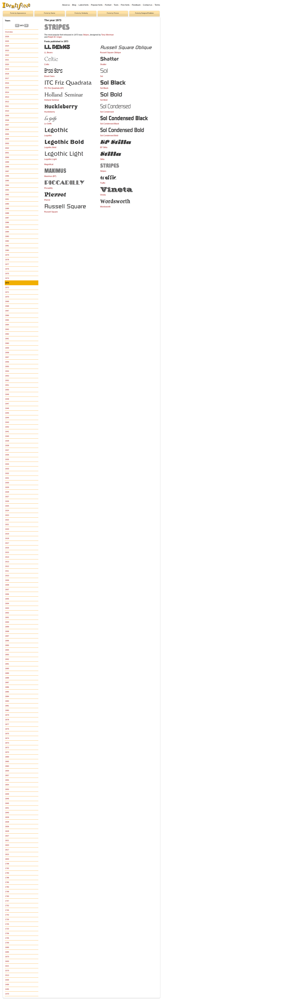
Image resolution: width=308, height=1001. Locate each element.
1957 (7, 357)
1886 (7, 687)
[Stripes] (79, 31)
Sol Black (104, 88)
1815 (7, 854)
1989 (7, 208)
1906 (7, 594)
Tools (116, 5)
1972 (7, 287)
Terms (157, 5)
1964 (7, 325)
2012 (7, 102)
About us (66, 5)
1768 (7, 892)
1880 (7, 710)
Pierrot (47, 200)
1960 (7, 343)
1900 (7, 622)
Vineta (103, 195)
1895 (7, 645)
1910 (7, 576)
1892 (7, 659)
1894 (7, 650)
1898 (7, 631)
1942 (7, 427)
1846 (7, 799)
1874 (7, 738)
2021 (7, 60)
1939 (7, 441)
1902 (7, 613)
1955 (7, 366)
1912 (7, 566)
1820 (7, 845)
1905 (7, 599)
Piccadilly (48, 188)
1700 (7, 943)
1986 (7, 222)
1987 (7, 218)
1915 (7, 552)
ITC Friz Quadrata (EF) (54, 88)
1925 (7, 506)
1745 (7, 910)
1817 (7, 850)
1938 (7, 445)
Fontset (108, 5)
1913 (7, 562)
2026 (7, 36)
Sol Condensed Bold (109, 135)
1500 (7, 980)
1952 (7, 380)
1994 (7, 185)
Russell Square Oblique (110, 52)
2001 (7, 153)
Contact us (147, 5)
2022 (7, 55)
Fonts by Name (49, 13)
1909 (7, 580)
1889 (7, 673)
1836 (7, 826)
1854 (7, 785)
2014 (7, 92)
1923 (7, 515)
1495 (7, 989)
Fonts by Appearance (18, 13)
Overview (9, 32)
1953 (7, 376)
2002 (7, 148)
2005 (7, 134)
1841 (7, 808)
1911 (7, 571)
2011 (7, 106)
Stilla (102, 159)
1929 (7, 487)
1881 (7, 706)
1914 (7, 557)
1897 (7, 636)
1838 (7, 822)
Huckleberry (49, 112)
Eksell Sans (49, 76)
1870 (7, 752)
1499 (7, 984)
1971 (7, 292)
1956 (7, 362)
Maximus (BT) (50, 176)
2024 (7, 46)
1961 (7, 339)
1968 (7, 306)
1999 (7, 162)
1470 (7, 994)
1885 (7, 692)
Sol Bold (103, 100)
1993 (7, 190)
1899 (7, 627)
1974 (7, 278)
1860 (7, 766)
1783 (7, 887)
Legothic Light (50, 159)
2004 (7, 139)
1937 (7, 450)
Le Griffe (48, 124)
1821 (7, 840)
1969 (7, 301)
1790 (7, 873)
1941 (7, 431)
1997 (7, 171)
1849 (7, 794)
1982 (7, 241)
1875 (7, 734)
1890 (7, 668)
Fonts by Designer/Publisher (144, 13)
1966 (7, 315)
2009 (7, 115)
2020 (7, 64)
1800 (7, 859)
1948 (7, 399)
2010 (7, 111)
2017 (7, 78)
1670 (7, 957)
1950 (7, 390)
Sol (101, 76)
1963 (7, 329)
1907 (7, 589)
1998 (7, 167)
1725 (7, 924)
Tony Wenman (107, 35)
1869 (7, 757)
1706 (7, 933)
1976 (7, 269)
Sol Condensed (107, 112)
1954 (7, 371)
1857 (7, 775)
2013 (7, 97)
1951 (7, 385)
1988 (7, 213)
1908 (7, 585)
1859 (7, 771)
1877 (7, 724)
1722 (7, 929)
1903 (7, 608)
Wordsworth (105, 207)
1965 (7, 320)
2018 (7, 74)
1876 (7, 729)
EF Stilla (103, 147)
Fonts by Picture (113, 13)
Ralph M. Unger (55, 37)
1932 (7, 473)
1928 (7, 492)
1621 (7, 966)
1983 (7, 236)
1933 (7, 469)
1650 (7, 961)
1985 (7, 227)
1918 (7, 538)
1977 (7, 264)
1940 (7, 436)
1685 (7, 952)
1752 (7, 905)
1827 (7, 836)
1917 (7, 543)
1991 (7, 199)
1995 (7, 181)
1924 (7, 510)
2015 (7, 88)
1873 (7, 743)
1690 (7, 947)
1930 (7, 483)
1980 (7, 250)
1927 (7, 497)
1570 (7, 971)
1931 (7, 478)
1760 (7, 896)
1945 (7, 413)
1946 (7, 408)
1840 (7, 813)
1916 (7, 548)
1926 (7, 501)
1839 (7, 817)
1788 (7, 878)
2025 (7, 41)
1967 (7, 311)
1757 (7, 901)
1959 (7, 348)
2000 (7, 157)
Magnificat (48, 164)
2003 (7, 143)
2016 (7, 83)
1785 (7, 882)
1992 (7, 194)
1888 (7, 678)
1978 (7, 260)
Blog (74, 5)
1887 (7, 682)
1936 (7, 455)
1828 (7, 831)
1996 (7, 176)
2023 (7, 50)
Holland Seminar (51, 100)
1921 (7, 524)
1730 (7, 919)
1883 (7, 701)
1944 (7, 418)
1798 (7, 864)
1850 (7, 789)
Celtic (46, 64)
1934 (7, 464)
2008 (7, 120)
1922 (7, 520)
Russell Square (51, 212)
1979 (7, 255)
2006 (7, 129)
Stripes (86, 35)
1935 (7, 459)
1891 (7, 664)
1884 (7, 696)
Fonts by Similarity (81, 13)
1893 (7, 655)
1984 (7, 232)
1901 (7, 617)
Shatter (103, 64)
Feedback (136, 5)
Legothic (48, 135)
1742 (7, 915)
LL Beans (48, 52)
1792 (7, 868)
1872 (7, 747)
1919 (7, 534)
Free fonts (125, 5)
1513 (7, 975)
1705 (7, 938)
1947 (7, 404)
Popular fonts (97, 5)
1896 (7, 641)
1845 (7, 803)
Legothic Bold (50, 147)
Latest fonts (84, 5)
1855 (7, 780)
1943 (7, 422)
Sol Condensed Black (109, 124)
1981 (7, 246)
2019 (7, 69)
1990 (7, 204)
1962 (7, 334)
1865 (7, 761)
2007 (7, 125)
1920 (7, 529)
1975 (7, 273)
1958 (7, 352)
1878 (7, 720)
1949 (7, 394)
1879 (7, 715)
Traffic (102, 183)
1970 (7, 297)
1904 (7, 603)
